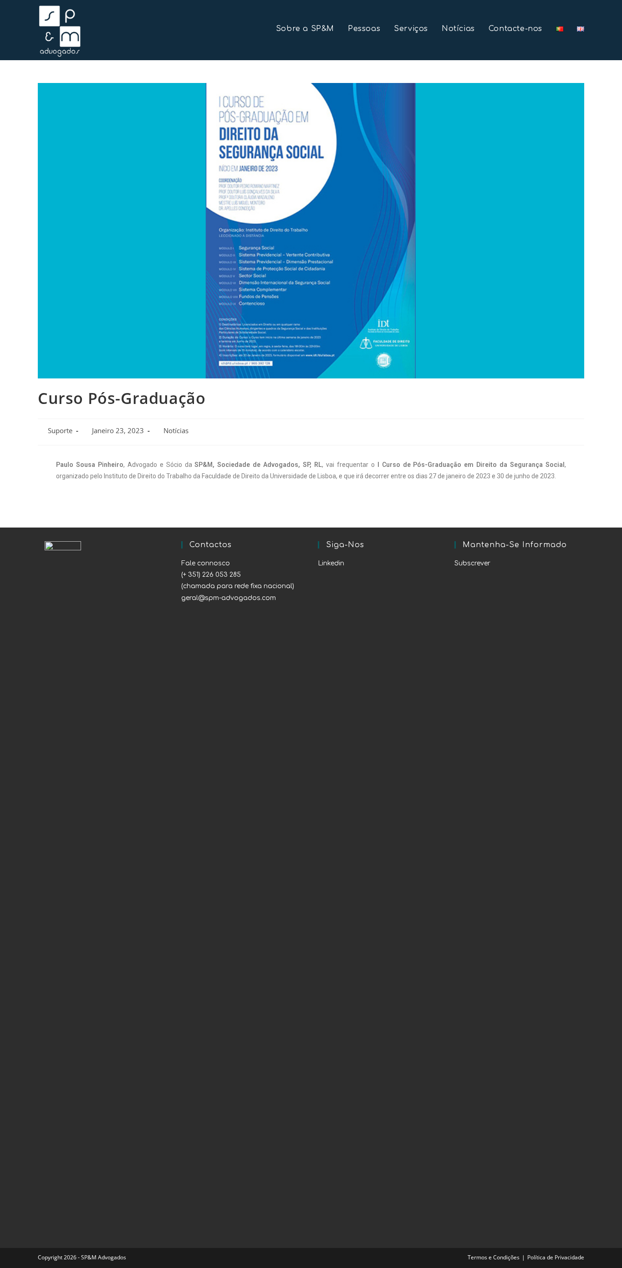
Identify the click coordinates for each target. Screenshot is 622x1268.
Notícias (176, 430)
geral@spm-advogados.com (228, 598)
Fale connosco (205, 563)
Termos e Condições (494, 1257)
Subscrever (472, 563)
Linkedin (331, 563)
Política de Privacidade (555, 1257)
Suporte (60, 430)
